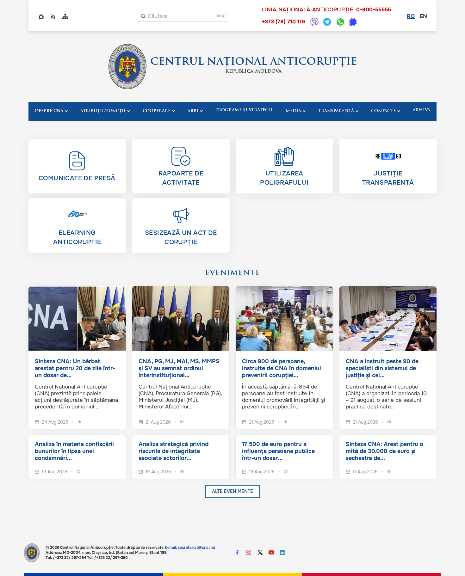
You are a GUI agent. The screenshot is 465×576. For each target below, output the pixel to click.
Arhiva (421, 110)
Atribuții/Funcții (103, 111)
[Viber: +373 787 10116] (314, 22)
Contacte (383, 111)
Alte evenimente (232, 491)
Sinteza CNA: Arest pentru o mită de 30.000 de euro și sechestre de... (384, 451)
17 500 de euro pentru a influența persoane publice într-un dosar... (278, 451)
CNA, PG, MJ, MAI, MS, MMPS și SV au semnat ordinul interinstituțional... (179, 368)
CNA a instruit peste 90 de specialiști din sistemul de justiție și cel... (382, 368)
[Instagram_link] (248, 553)
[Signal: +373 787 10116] (353, 22)
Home (41, 16)
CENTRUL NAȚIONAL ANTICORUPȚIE (253, 62)
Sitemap (65, 16)
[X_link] (260, 553)
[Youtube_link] (271, 553)
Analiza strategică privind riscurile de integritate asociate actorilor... (173, 451)
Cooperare (156, 111)
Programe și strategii (244, 110)
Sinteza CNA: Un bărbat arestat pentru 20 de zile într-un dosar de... (75, 368)
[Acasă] (127, 66)
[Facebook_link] (237, 553)
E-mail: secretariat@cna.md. (190, 547)
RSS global (53, 16)
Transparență (336, 111)
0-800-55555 (373, 10)
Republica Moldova (253, 71)
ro (411, 16)
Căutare (158, 16)
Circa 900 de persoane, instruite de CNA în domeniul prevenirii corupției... (281, 368)
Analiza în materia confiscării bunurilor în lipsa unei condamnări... (74, 451)
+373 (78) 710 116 (283, 21)
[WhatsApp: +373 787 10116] (340, 22)
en (423, 16)
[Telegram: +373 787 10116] (327, 22)
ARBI (193, 111)
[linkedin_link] (283, 553)
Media (293, 111)
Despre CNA (49, 111)
